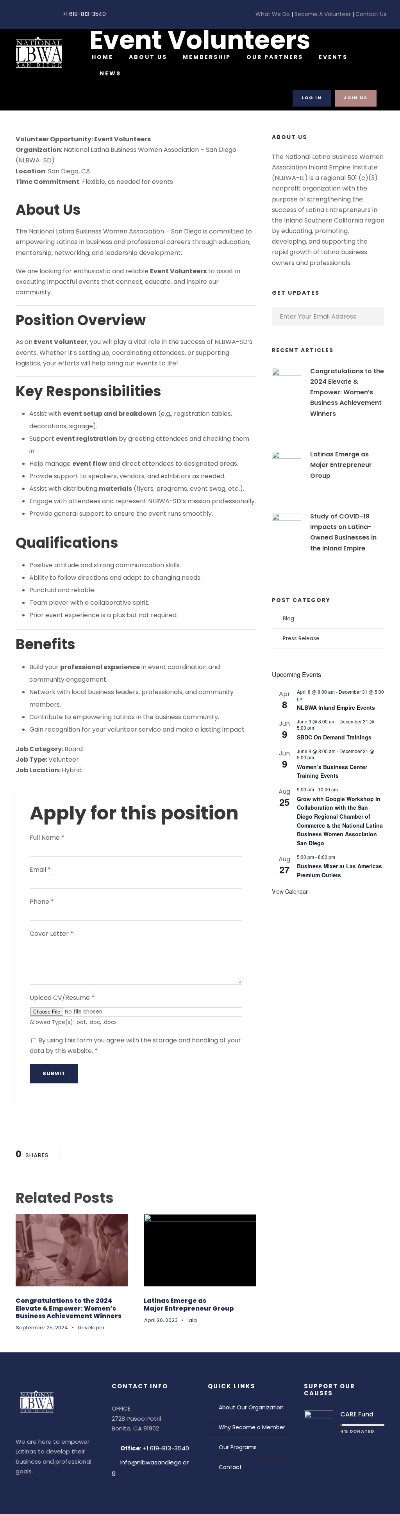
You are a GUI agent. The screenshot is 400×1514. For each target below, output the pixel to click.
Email (40, 869)
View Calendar (290, 891)
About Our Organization (251, 1407)
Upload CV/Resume (62, 997)
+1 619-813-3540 (84, 14)
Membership (207, 57)
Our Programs (238, 1447)
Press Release (301, 638)
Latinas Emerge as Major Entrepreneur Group (189, 1304)
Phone (42, 901)
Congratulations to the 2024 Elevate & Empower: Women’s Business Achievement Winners (68, 1308)
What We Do (273, 14)
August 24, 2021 (342, 560)
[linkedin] (28, 14)
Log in (312, 97)
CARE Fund (356, 1414)
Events (333, 57)
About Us (148, 57)
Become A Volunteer (322, 14)
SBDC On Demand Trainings (334, 737)
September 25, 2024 (42, 1327)
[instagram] (40, 14)
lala (192, 1320)
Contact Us (370, 14)
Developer (91, 1327)
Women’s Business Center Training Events (332, 771)
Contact (230, 1467)
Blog (288, 618)
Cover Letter (51, 933)
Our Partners (274, 57)
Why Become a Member (252, 1427)
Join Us (356, 97)
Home (102, 57)
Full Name (47, 837)
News (110, 73)
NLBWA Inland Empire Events (336, 707)
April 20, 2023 (161, 1320)
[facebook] (16, 14)
